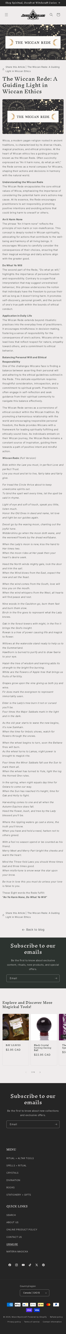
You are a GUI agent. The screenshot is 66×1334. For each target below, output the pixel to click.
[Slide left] (25, 1072)
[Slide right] (40, 1072)
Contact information (52, 1322)
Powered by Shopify (37, 1317)
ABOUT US (12, 1222)
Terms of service (32, 1322)
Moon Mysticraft (19, 1317)
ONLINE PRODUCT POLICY (21, 1229)
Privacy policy (14, 1322)
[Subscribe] (55, 978)
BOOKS (10, 1187)
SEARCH (11, 1215)
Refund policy (56, 1317)
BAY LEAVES (13, 1045)
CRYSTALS (12, 1172)
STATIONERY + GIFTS (18, 1194)
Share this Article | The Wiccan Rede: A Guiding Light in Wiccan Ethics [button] (33, 69)
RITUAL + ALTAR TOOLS (20, 1158)
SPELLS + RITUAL (16, 1165)
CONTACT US (14, 1237)
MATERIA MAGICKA (17, 1251)
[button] (6, 14)
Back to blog (35, 929)
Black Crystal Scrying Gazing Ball (42, 1048)
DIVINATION (13, 1180)
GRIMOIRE (12, 1244)
